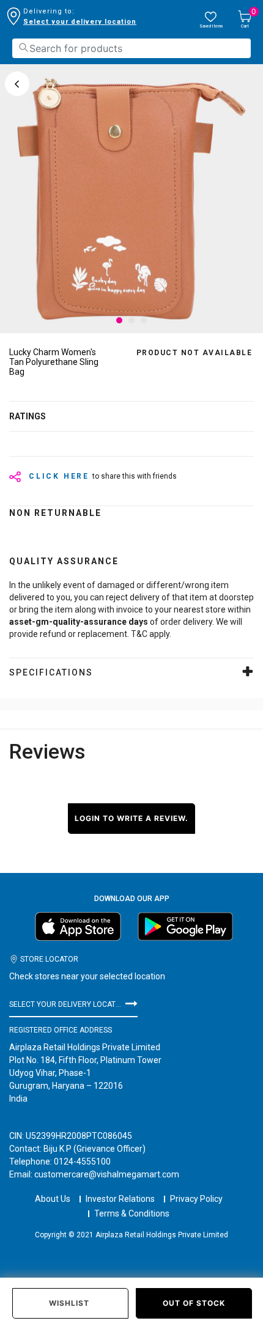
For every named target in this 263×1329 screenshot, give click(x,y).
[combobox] (131, 48)
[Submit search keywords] (23, 47)
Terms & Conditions (131, 1213)
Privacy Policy (196, 1199)
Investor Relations (120, 1199)
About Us (52, 1199)
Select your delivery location (79, 22)
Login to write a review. (131, 818)
